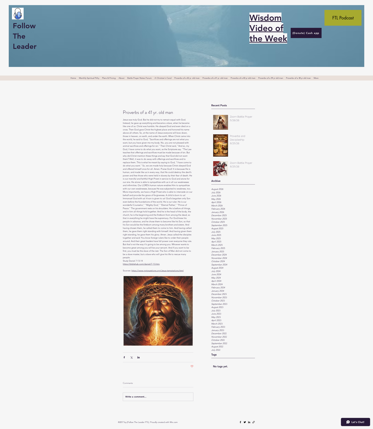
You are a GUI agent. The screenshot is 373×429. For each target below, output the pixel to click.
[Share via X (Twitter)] (131, 357)
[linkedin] (249, 422)
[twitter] (244, 422)
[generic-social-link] (253, 422)
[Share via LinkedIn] (138, 357)
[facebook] (240, 422)
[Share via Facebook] (124, 357)
